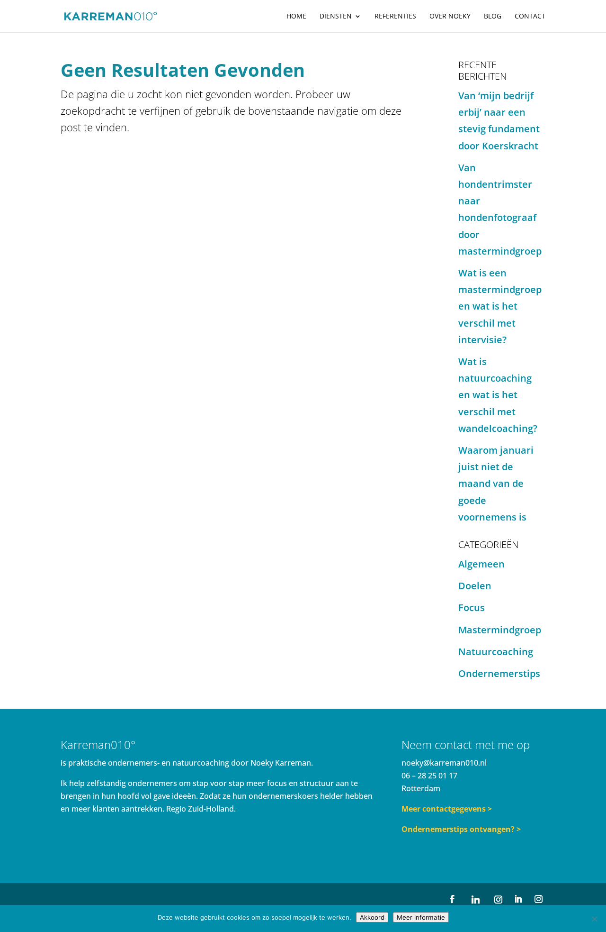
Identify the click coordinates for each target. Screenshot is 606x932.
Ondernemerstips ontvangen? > (461, 829)
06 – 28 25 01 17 (429, 775)
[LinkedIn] (518, 899)
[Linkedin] (475, 899)
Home (296, 16)
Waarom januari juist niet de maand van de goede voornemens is (496, 483)
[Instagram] (498, 899)
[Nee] (594, 918)
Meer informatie (421, 917)
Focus (471, 607)
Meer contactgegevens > (446, 809)
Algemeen (481, 563)
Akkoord (372, 917)
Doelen (474, 585)
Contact (530, 16)
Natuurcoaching (495, 651)
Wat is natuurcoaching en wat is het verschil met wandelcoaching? (497, 395)
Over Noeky (450, 16)
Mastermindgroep (499, 629)
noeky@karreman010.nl (444, 763)
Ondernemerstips (499, 673)
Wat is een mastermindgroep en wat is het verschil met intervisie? (500, 306)
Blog (492, 16)
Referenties (395, 16)
